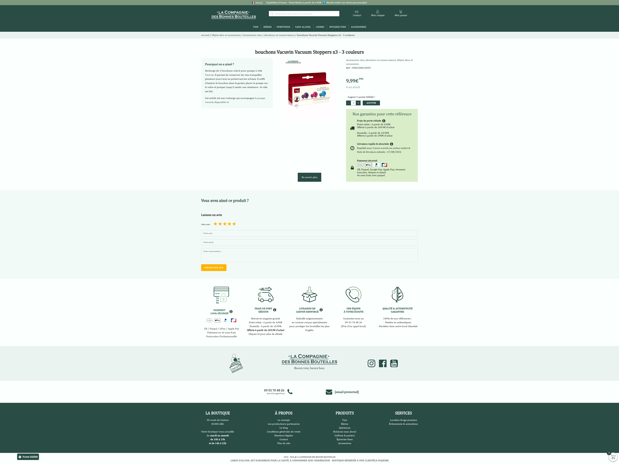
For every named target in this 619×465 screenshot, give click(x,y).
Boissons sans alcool (344, 431)
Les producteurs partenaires (284, 423)
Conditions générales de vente (283, 431)
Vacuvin (209, 74)
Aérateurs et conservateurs (279, 35)
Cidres (320, 26)
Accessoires (358, 26)
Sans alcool (303, 26)
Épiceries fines (345, 439)
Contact (284, 439)
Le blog (284, 427)
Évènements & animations (403, 423)
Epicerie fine (337, 26)
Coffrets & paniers (344, 435)
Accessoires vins (355, 60)
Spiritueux (283, 26)
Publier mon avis (213, 267)
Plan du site (283, 443)
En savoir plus (309, 177)
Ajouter (371, 103)
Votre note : (206, 224)
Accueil (205, 35)
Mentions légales (283, 435)
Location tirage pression (403, 419)
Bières (267, 26)
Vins (255, 26)
